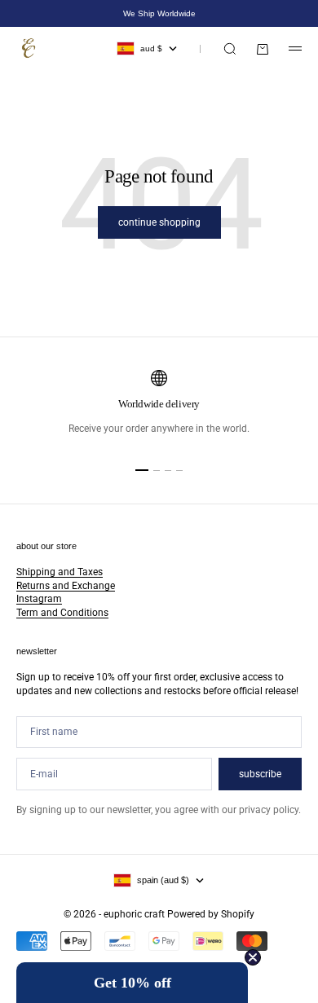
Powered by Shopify (210, 914)
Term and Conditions (62, 612)
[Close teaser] (253, 957)
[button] (132, 982)
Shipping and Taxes (59, 572)
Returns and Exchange (65, 586)
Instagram (39, 599)
